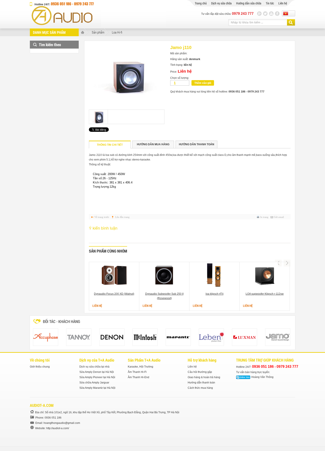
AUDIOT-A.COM (42, 405)
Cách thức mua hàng (200, 387)
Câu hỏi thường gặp (200, 372)
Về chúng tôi (40, 360)
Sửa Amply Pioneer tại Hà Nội (97, 377)
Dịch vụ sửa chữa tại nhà (94, 366)
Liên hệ (192, 366)
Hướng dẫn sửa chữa (248, 3)
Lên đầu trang (122, 217)
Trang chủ (201, 3)
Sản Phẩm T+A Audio (144, 360)
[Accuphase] (45, 337)
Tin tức (270, 3)
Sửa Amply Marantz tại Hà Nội (97, 387)
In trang (264, 217)
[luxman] (244, 337)
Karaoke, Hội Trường (140, 366)
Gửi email (279, 217)
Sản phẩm (98, 32)
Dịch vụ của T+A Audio (96, 360)
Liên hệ (282, 3)
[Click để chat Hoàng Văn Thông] (243, 377)
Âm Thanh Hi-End (138, 377)
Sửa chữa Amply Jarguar (94, 382)
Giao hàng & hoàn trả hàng (204, 377)
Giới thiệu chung (40, 366)
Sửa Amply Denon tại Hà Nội (96, 372)
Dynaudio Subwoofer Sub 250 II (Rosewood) (164, 296)
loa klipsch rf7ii (215, 293)
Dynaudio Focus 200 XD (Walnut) (114, 293)
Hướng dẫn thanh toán (201, 382)
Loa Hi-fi (117, 32)
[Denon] (111, 337)
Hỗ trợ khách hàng (202, 360)
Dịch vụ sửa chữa (221, 3)
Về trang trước (101, 217)
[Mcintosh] (145, 337)
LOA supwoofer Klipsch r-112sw (265, 293)
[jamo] (277, 337)
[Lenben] (211, 337)
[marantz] (178, 337)
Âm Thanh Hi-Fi (137, 372)
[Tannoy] (78, 337)
